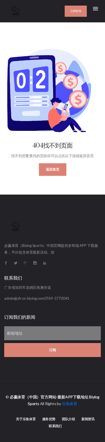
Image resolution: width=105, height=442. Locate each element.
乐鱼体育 (69, 403)
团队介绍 (68, 419)
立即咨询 (75, 11)
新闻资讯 (88, 419)
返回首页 (52, 169)
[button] (95, 9)
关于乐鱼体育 (26, 419)
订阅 (52, 350)
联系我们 (55, 426)
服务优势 (48, 419)
